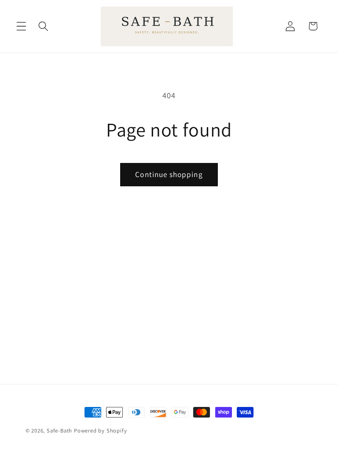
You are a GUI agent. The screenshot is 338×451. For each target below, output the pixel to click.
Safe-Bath (59, 430)
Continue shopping (169, 174)
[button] (21, 26)
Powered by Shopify (100, 430)
